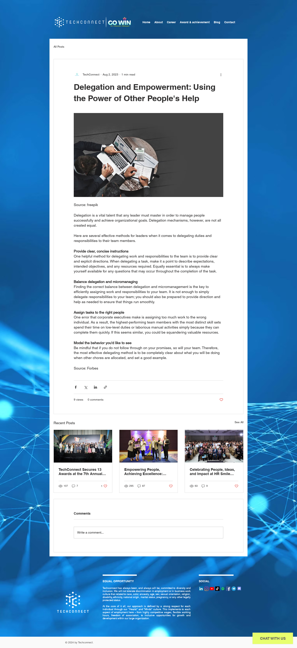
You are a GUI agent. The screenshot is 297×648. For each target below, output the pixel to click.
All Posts (59, 46)
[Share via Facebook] (76, 387)
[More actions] (220, 74)
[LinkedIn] (201, 588)
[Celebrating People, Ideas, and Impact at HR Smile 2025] (214, 446)
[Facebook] (228, 588)
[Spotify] (223, 588)
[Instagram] (206, 588)
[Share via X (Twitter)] (85, 387)
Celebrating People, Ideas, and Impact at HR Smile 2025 (212, 471)
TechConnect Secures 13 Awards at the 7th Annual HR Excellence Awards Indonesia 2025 (80, 471)
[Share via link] (105, 387)
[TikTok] (217, 588)
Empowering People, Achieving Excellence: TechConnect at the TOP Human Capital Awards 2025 (145, 471)
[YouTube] (212, 588)
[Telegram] (234, 588)
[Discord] (239, 588)
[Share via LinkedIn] (95, 387)
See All (239, 422)
